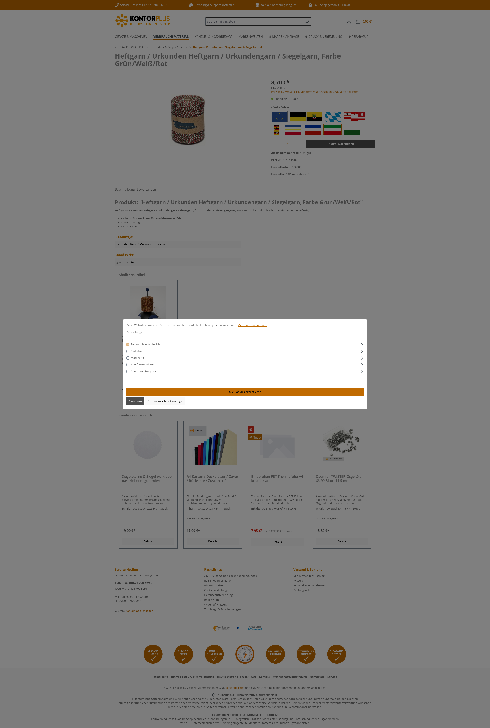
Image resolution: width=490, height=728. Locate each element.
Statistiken (137, 351)
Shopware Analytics (143, 371)
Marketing (137, 358)
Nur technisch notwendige (165, 401)
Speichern (135, 401)
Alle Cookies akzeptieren (245, 392)
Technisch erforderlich (145, 344)
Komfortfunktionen (143, 364)
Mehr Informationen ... (252, 325)
